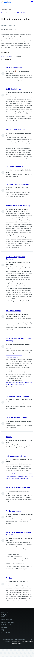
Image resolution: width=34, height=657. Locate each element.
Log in (3, 56)
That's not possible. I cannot (16, 417)
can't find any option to (14, 166)
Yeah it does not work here (16, 456)
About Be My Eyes (6, 619)
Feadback (9, 578)
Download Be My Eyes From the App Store (7, 623)
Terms (22, 641)
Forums (11, 12)
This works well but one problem (18, 184)
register (9, 56)
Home (3, 12)
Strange (9, 437)
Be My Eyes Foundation (8, 615)
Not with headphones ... (15, 67)
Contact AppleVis (6, 633)
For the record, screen (14, 511)
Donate (3, 616)
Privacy (27, 641)
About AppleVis (5, 612)
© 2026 (11, 641)
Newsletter (4, 627)
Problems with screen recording (18, 205)
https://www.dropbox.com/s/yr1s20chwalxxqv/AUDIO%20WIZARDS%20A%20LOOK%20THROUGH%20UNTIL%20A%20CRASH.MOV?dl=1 (19, 476)
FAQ (2, 630)
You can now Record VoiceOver (17, 396)
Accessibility (17, 641)
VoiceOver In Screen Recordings (18, 487)
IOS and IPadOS (21, 12)
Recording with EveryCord (16, 129)
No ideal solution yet (13, 89)
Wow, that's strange (13, 311)
